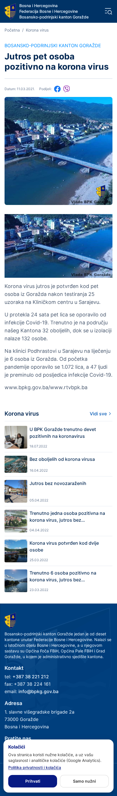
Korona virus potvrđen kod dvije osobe (64, 546)
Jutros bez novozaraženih (58, 483)
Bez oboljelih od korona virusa (62, 459)
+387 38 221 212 (30, 676)
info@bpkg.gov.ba (38, 691)
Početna (12, 30)
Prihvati (32, 781)
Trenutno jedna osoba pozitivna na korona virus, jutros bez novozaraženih (67, 516)
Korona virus (37, 30)
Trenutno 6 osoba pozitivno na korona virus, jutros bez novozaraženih (63, 576)
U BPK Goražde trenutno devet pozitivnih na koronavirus (63, 432)
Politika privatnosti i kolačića (34, 767)
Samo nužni (84, 781)
